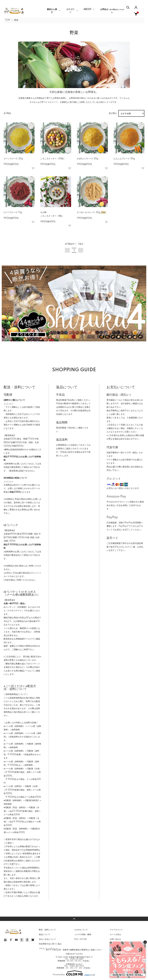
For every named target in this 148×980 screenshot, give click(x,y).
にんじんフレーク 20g (124, 159)
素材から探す (52, 10)
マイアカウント (116, 930)
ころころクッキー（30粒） (52, 159)
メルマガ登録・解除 (82, 935)
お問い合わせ (115, 939)
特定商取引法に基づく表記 (50, 944)
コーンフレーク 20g (13, 159)
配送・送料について (47, 930)
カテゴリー (70, 10)
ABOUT (87, 9)
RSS (76, 939)
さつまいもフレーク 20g (88, 212)
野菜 (16, 20)
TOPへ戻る (74, 919)
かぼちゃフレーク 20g (87, 159)
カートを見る (115, 935)
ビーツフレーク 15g (13, 212)
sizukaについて (81, 930)
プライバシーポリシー (48, 949)
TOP (7, 20)
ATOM (83, 939)
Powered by (59, 975)
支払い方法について (47, 939)
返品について (44, 935)
